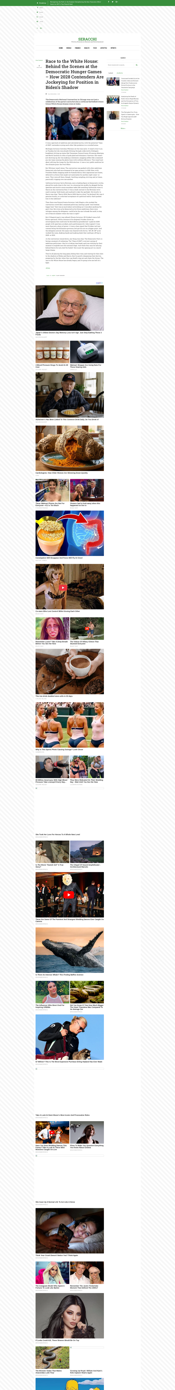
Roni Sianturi (39, 60)
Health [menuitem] (86, 48)
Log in (47, 275)
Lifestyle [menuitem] (103, 48)
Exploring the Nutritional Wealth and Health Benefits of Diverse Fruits (74, 2)
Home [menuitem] (61, 48)
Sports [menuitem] (113, 48)
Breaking (42, 3)
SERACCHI (87, 39)
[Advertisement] (87, 19)
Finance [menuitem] (78, 48)
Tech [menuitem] (95, 48)
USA (48, 268)
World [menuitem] (68, 48)
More (123, 128)
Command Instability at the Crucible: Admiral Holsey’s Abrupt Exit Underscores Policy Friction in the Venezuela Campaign (130, 83)
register (53, 275)
